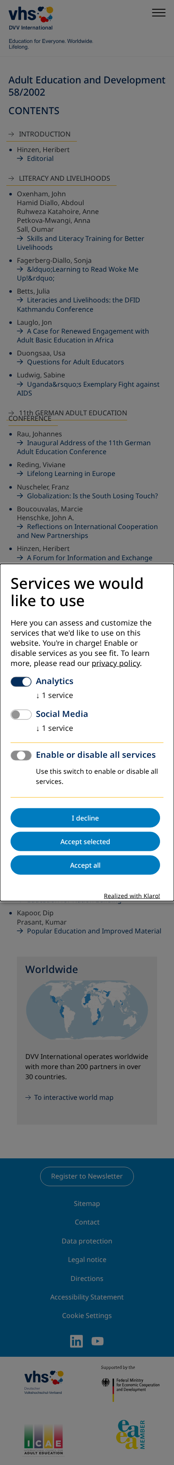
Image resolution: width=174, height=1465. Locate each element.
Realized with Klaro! (132, 895)
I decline (85, 817)
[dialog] (87, 732)
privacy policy (116, 663)
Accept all (85, 864)
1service (54, 695)
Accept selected (85, 841)
